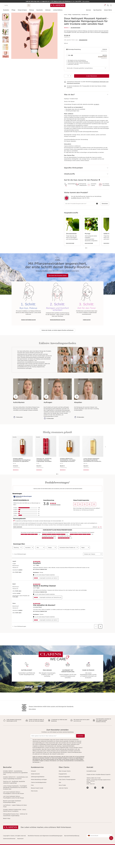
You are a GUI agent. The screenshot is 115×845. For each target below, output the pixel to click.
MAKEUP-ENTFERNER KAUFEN (28, 319)
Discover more (70, 243)
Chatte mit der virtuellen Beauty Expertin (98, 774)
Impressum (20, 838)
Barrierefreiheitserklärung (71, 835)
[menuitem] (105, 5)
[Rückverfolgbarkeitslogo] (66, 198)
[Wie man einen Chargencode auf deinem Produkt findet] (97, 204)
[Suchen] (29, 5)
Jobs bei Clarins (63, 788)
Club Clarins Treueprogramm (67, 779)
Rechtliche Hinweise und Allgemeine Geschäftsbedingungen (45, 835)
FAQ (32, 785)
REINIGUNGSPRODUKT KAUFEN (57, 319)
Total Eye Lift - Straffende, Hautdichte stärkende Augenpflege (14, 782)
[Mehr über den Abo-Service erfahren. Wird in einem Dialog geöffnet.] (72, 55)
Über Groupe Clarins (64, 771)
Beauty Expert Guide (37, 788)
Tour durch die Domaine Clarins (57, 275)
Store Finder (62, 785)
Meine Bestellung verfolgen (39, 779)
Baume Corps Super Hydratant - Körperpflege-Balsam (12, 801)
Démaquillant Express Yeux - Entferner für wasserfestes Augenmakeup (15, 814)
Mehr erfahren (32, 709)
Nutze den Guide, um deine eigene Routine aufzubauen (57, 330)
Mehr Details (104, 32)
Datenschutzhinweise (9, 838)
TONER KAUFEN (86, 319)
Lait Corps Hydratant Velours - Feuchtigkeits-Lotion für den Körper (13, 792)
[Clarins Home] (58, 5)
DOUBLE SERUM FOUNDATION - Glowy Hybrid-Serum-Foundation (14, 810)
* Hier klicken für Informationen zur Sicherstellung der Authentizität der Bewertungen (57, 488)
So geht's (96, 104)
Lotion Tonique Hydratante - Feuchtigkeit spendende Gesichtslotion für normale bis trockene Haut (15, 787)
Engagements (63, 774)
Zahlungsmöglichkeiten (37, 776)
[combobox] (86, 68)
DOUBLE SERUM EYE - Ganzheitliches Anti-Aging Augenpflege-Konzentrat (15, 777)
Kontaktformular (91, 771)
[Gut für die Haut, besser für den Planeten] (99, 180)
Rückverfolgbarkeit (64, 776)
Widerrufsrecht (35, 774)
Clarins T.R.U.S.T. (76, 198)
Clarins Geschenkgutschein (38, 782)
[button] (6, 17)
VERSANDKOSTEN (83, 40)
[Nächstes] (106, 230)
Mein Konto (34, 791)
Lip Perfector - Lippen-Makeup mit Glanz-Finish (15, 806)
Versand (33, 771)
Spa (60, 782)
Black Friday (6, 818)
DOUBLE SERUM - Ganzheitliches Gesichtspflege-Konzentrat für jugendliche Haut (15, 772)
